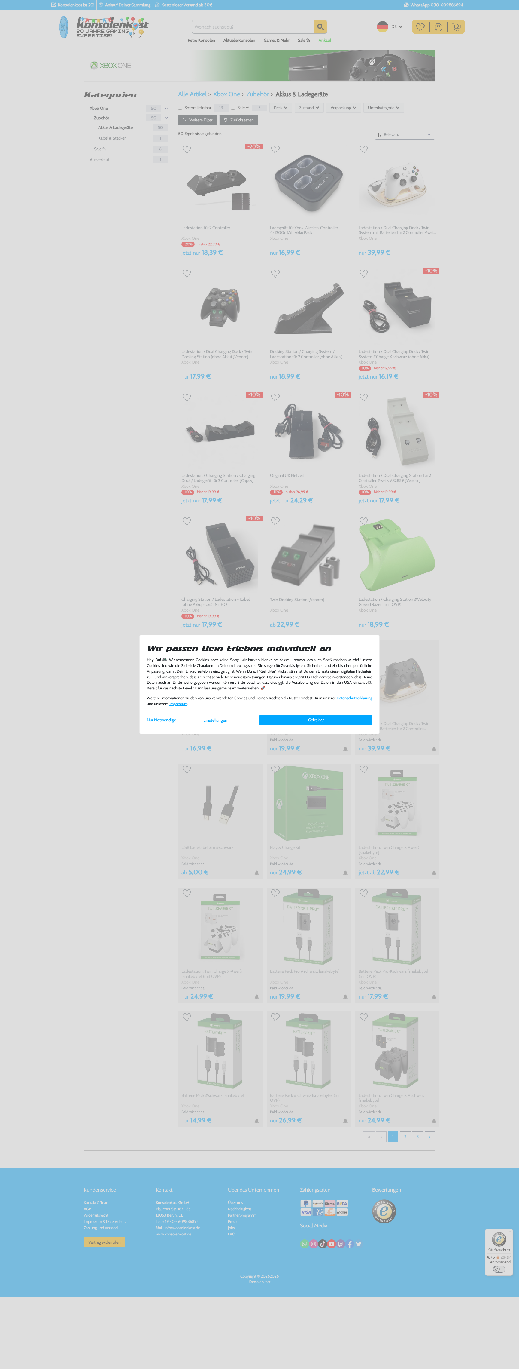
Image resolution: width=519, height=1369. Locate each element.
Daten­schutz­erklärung (354, 698)
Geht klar (316, 720)
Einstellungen (215, 720)
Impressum (178, 703)
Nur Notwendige (161, 720)
